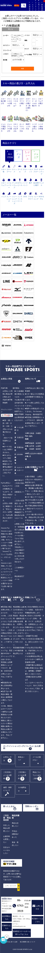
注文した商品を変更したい (6, 828)
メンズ (13, 37)
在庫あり (16, 54)
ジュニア (14, 41)
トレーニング (36, 198)
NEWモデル (41, 198)
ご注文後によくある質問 (22, 775)
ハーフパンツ (25, 184)
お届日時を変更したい (6, 839)
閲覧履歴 (41, 7)
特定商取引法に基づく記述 (9, 941)
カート (44, 8)
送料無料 (14, 56)
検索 (24, 5)
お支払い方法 (7, 758)
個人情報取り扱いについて (27, 941)
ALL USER (17, 35)
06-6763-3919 (20, 906)
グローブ (25, 171)
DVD (25, 196)
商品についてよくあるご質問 (37, 775)
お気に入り (38, 6)
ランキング (35, 6)
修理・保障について (7, 789)
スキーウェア (3, 184)
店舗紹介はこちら (7, 927)
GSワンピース (19, 184)
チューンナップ (41, 172)
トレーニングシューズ (14, 200)
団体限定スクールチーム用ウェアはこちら (22, 933)
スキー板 (3, 171)
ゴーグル (19, 171)
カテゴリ (32, 7)
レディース (14, 39)
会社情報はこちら (7, 917)
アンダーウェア (14, 185)
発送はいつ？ (21, 758)
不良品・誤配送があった (15, 834)
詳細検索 (29, 7)
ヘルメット (30, 171)
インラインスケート (19, 199)
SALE (22, 56)
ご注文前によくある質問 (7, 775)
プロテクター (36, 171)
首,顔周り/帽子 (36, 184)
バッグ (3, 196)
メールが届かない (37, 758)
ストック (14, 171)
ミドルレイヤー (9, 185)
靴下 (30, 183)
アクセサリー (30, 198)
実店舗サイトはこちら (37, 920)
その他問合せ (22, 789)
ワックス (41, 184)
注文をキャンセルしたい (6, 850)
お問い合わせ (39, 907)
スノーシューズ (9, 199)
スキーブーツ (9, 171)
